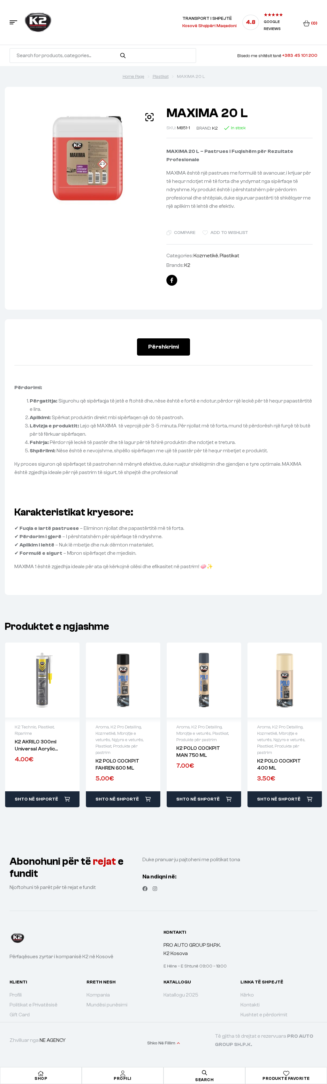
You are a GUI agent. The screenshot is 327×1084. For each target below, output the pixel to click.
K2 (215, 128)
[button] (149, 117)
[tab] (163, 347)
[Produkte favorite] (286, 1073)
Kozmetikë (206, 256)
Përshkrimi (163, 346)
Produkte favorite (286, 1078)
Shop (40, 1078)
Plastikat (161, 76)
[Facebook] (145, 888)
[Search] (123, 55)
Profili (123, 1078)
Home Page (133, 76)
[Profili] (122, 1073)
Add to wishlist (229, 232)
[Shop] (41, 1073)
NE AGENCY (52, 1040)
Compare (184, 232)
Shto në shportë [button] (36, 799)
